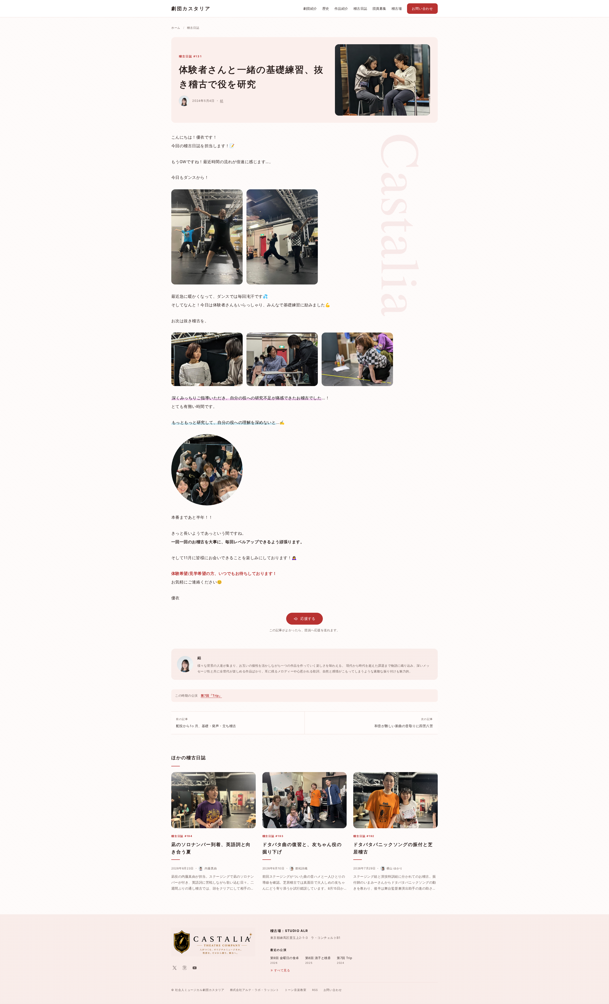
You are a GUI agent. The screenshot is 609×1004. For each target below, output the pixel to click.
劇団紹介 (310, 8)
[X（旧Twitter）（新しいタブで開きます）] (174, 968)
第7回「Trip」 (211, 695)
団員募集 (379, 8)
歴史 (325, 8)
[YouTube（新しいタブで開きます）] (194, 968)
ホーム (175, 27)
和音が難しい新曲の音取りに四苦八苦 (403, 722)
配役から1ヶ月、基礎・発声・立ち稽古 (206, 722)
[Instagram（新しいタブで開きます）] (184, 968)
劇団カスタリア (191, 8)
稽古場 (397, 8)
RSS (315, 990)
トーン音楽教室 (295, 990)
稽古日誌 (360, 8)
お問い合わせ (422, 8)
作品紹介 (341, 8)
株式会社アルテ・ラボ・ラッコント (254, 990)
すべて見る (282, 970)
